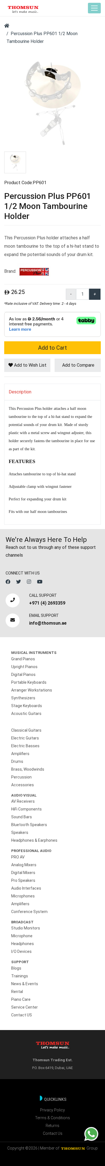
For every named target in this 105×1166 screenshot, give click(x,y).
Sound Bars (21, 817)
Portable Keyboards (28, 682)
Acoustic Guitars (26, 713)
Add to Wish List (29, 365)
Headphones (22, 943)
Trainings (19, 976)
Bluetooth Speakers (29, 824)
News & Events (24, 984)
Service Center (24, 1007)
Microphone (21, 936)
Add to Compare (77, 365)
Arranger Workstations (31, 690)
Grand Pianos (23, 659)
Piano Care (21, 999)
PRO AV (18, 857)
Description (20, 392)
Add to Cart (52, 347)
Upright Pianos (24, 666)
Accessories (22, 785)
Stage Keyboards (26, 706)
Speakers (19, 832)
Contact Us (52, 1133)
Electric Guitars (25, 738)
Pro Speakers (23, 880)
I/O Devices (21, 951)
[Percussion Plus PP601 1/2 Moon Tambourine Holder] (52, 103)
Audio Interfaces (26, 888)
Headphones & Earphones (34, 840)
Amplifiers (20, 753)
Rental (17, 991)
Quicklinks (55, 1099)
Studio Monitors (25, 928)
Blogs (16, 968)
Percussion (21, 777)
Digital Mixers (23, 872)
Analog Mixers (23, 865)
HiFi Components (26, 809)
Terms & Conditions (52, 1118)
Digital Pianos (23, 674)
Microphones (23, 896)
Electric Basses (25, 746)
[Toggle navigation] (94, 8)
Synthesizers (23, 698)
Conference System (29, 911)
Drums (17, 761)
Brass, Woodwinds (27, 769)
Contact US (21, 1015)
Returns (52, 1125)
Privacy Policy (52, 1110)
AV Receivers (23, 801)
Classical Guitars (26, 730)
